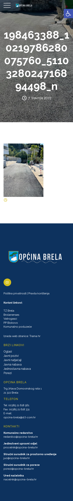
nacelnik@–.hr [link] (20, 479)
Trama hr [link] (34, 336)
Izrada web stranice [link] (16, 336)
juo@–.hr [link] (17, 458)
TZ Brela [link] (9, 310)
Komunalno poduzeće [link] (18, 326)
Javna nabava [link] (13, 364)
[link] (68, 13)
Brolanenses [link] (11, 314)
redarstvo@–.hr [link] (21, 436)
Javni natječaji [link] (12, 360)
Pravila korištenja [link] (38, 293)
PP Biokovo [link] (11, 322)
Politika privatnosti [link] (15, 293)
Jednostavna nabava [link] (17, 368)
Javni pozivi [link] (11, 355)
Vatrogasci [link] (10, 318)
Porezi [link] (8, 373)
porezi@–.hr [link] (19, 468)
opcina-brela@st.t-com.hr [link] (20, 417)
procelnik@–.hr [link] (21, 447)
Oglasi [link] (8, 351)
